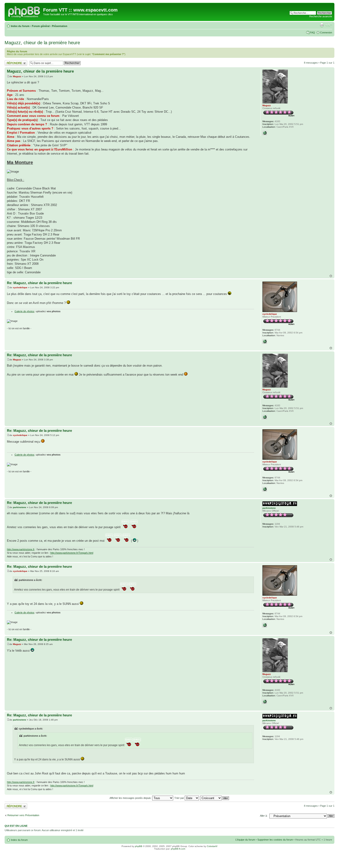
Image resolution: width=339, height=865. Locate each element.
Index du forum (20, 26)
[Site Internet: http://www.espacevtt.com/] (264, 133)
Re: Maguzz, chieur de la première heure (39, 283)
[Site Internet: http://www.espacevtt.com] (264, 341)
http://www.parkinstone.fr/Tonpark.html (71, 552)
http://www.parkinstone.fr (21, 549)
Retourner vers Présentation (23, 815)
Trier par (179, 798)
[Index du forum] (24, 11)
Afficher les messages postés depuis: (131, 798)
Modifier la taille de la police (328, 25)
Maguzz (17, 76)
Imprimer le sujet (321, 25)
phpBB (138, 846)
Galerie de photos (24, 311)
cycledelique (20, 287)
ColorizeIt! (212, 846)
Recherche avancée (320, 16)
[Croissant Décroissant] (214, 798)
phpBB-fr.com (178, 848)
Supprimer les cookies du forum (275, 839)
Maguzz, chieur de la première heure (42, 42)
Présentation (59, 26)
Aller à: (264, 815)
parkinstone (19, 507)
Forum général (41, 26)
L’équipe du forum (245, 839)
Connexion (326, 32)
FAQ (312, 32)
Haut (331, 276)
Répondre (10, 61)
